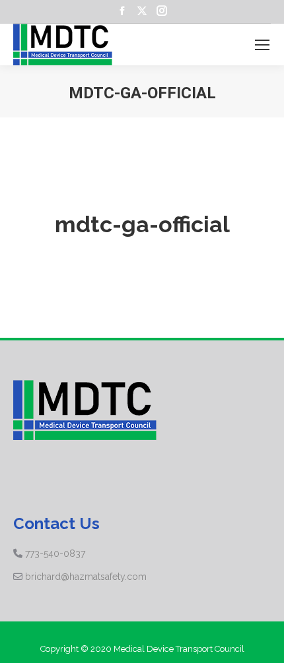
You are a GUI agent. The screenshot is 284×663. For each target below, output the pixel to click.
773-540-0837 (55, 553)
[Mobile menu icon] (262, 44)
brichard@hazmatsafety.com (86, 576)
